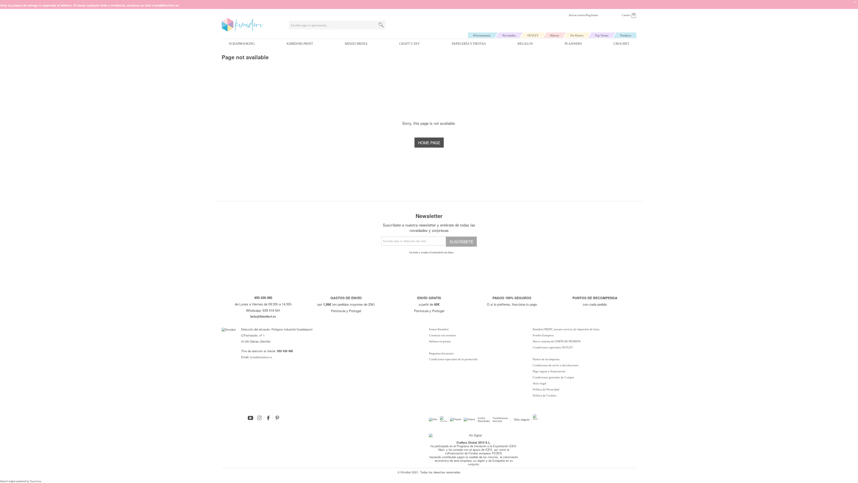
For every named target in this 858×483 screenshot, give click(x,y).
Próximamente (482, 35)
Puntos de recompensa (546, 359)
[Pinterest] (277, 418)
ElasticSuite (36, 481)
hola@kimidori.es (261, 357)
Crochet (621, 43)
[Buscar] (381, 25)
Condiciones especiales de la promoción (453, 359)
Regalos (525, 43)
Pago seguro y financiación (549, 371)
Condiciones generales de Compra (553, 377)
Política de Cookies (544, 395)
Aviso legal (539, 383)
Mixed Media (356, 43)
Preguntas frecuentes (441, 353)
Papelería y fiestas (469, 43)
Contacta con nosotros (442, 335)
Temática (625, 35)
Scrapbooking (242, 43)
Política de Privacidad (546, 389)
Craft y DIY (409, 43)
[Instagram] (259, 418)
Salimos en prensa (440, 341)
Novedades (509, 35)
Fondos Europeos (543, 335)
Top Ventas (601, 35)
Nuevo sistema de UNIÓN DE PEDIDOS (556, 341)
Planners (573, 43)
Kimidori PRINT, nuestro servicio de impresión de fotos (566, 329)
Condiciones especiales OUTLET (553, 347)
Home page (429, 142)
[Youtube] (250, 418)
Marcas (554, 35)
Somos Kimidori (439, 329)
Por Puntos (576, 35)
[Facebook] (268, 418)
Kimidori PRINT (300, 43)
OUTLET (532, 35)
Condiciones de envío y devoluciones (555, 365)
